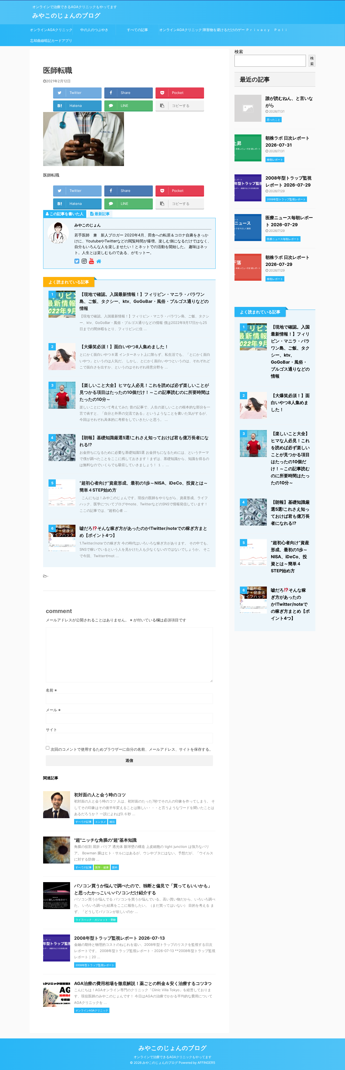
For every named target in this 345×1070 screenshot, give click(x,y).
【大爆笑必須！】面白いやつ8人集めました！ (124, 346)
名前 (51, 690)
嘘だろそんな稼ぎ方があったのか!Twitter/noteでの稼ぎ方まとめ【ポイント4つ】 (290, 604)
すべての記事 (137, 30)
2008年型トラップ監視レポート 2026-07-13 (119, 938)
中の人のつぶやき (94, 30)
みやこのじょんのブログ (66, 15)
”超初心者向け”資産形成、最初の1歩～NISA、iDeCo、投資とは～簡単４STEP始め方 (290, 556)
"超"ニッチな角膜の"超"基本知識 (105, 840)
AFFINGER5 (206, 1063)
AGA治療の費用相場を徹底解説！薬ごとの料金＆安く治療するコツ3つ (143, 983)
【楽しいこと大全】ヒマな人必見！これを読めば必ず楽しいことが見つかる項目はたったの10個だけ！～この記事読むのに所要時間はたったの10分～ (145, 392)
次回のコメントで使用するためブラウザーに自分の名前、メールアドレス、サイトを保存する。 (132, 749)
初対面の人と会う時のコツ (100, 794)
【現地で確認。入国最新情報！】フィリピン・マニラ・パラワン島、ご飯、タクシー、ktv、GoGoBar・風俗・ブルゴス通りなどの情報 (144, 301)
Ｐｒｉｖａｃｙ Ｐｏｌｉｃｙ (267, 31)
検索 (238, 51)
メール (53, 709)
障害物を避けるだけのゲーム (224, 31)
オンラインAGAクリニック (51, 30)
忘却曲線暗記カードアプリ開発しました (51, 42)
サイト (51, 729)
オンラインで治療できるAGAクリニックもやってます (173, 1057)
